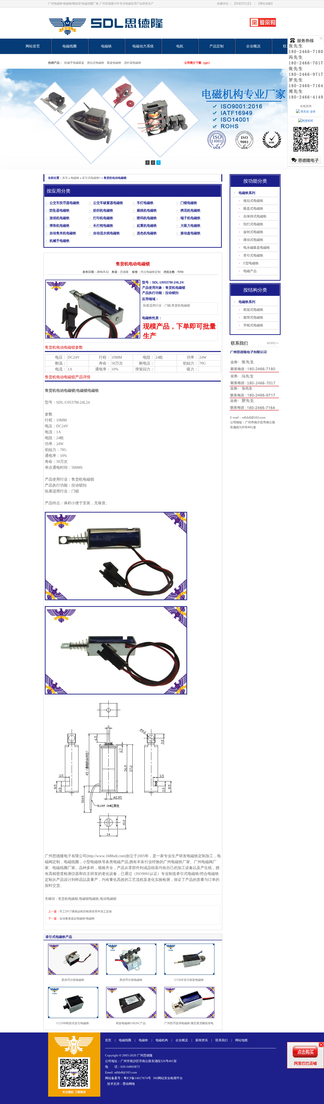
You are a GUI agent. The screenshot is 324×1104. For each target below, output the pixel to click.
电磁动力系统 (143, 46)
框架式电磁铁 (253, 309)
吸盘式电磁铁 (253, 208)
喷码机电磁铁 (147, 218)
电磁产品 (250, 271)
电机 (179, 46)
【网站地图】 (265, 3)
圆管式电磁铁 (253, 317)
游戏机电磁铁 (59, 218)
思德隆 (124, 272)
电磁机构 (162, 1040)
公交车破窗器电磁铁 (108, 203)
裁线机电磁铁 (147, 210)
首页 (65, 178)
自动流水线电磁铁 (106, 233)
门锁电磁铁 (189, 203)
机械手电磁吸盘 (74, 62)
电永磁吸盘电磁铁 (256, 247)
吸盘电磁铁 (114, 62)
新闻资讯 (201, 1040)
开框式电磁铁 (253, 325)
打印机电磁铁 (103, 218)
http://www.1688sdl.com (106, 856)
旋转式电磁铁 (253, 232)
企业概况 (253, 46)
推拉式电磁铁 (95, 62)
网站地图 (241, 1040)
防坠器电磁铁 (59, 210)
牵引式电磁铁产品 (59, 937)
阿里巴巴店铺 (305, 1063)
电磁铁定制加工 (200, 856)
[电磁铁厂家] (122, 37)
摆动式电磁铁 (253, 240)
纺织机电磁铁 (103, 210)
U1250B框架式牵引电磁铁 (72, 1023)
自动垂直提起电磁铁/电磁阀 (77, 918)
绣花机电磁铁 (190, 210)
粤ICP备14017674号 (137, 1078)
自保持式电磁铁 (255, 216)
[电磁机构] (162, 119)
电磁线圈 (69, 46)
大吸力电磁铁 (190, 225)
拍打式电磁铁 (253, 224)
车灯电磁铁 (145, 203)
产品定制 (216, 46)
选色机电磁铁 (147, 233)
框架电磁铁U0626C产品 (131, 1023)
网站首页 (33, 46)
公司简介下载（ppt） (197, 62)
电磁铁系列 (247, 193)
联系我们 (221, 1040)
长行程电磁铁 (103, 225)
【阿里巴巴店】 (243, 3)
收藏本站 (222, 3)
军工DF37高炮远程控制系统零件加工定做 (86, 911)
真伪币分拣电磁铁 (72, 980)
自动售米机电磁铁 (63, 233)
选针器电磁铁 (132, 62)
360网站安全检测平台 (168, 1078)
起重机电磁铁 (147, 225)
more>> (273, 343)
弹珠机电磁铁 (59, 225)
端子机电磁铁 (190, 218)
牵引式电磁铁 (90, 178)
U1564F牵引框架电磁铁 (189, 980)
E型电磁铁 (251, 263)
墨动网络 (129, 1084)
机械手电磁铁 (59, 241)
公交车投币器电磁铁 (64, 203)
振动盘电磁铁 (190, 233)
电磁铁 (106, 46)
